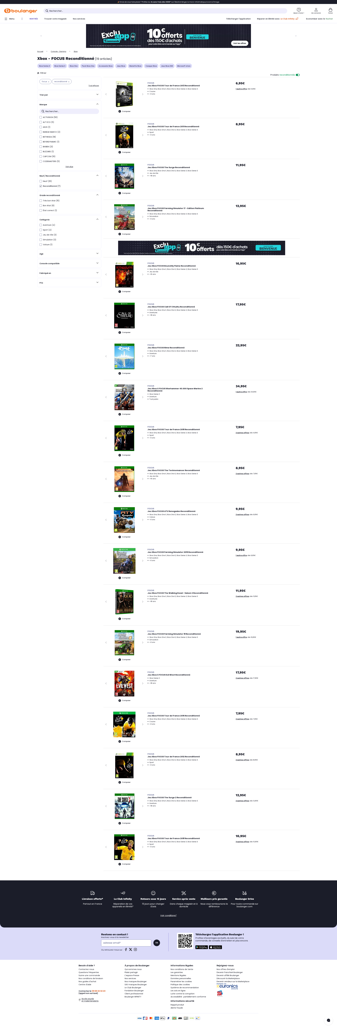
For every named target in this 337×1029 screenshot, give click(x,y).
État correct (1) (50, 210)
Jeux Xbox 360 (167, 66)
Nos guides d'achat (87, 981)
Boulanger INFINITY (133, 996)
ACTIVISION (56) (50, 117)
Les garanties (177, 972)
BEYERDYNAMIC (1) (51, 141)
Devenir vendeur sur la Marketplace (233, 981)
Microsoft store (183, 66)
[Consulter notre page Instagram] (135, 950)
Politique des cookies (180, 984)
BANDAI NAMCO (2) (51, 132)
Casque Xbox (151, 66)
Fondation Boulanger (134, 990)
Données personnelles (181, 978)
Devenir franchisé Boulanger (230, 972)
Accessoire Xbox (106, 66)
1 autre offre (241, 89)
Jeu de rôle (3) (50, 234)
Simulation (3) (49, 239)
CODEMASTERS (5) (51, 161)
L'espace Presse (132, 975)
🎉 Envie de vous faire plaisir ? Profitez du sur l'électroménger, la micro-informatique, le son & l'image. (169, 2)
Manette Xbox (135, 66)
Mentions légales (178, 975)
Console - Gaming (58, 51)
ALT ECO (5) (48, 122)
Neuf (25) (47, 181)
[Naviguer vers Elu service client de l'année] (237, 993)
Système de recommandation (185, 987)
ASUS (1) (46, 127)
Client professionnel (134, 993)
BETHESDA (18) (49, 137)
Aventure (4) (49, 225)
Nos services (130, 978)
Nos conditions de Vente (182, 969)
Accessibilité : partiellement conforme (188, 996)
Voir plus (69, 166)
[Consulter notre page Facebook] (125, 950)
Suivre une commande (89, 975)
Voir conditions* (168, 915)
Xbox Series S (59, 66)
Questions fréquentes (89, 972)
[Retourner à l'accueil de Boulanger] (20, 11)
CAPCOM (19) (49, 156)
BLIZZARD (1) (48, 151)
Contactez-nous (86, 969)
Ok (156, 942)
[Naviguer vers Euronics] (237, 986)
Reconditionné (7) (51, 186)
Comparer (126, 111)
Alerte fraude (177, 1008)
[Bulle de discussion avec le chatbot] (328, 1020)
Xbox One (74, 66)
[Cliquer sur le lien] (168, 36)
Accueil (40, 51)
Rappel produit (177, 1004)
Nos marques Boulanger (136, 981)
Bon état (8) (48, 205)
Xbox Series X (44, 66)
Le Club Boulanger (133, 987)
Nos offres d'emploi (226, 969)
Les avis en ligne (178, 990)
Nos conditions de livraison (91, 978)
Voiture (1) (47, 244)
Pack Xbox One (88, 66)
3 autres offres (242, 842)
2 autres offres (242, 433)
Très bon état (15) (51, 200)
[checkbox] (41, 117)
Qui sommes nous (133, 969)
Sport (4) (47, 230)
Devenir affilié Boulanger (228, 975)
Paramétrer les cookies (181, 981)
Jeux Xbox (121, 66)
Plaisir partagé (131, 972)
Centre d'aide (85, 984)
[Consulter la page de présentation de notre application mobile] (201, 947)
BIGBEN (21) (48, 146)
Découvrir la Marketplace (228, 978)
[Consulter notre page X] (130, 950)
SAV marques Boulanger (136, 984)
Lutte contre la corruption (182, 993)
